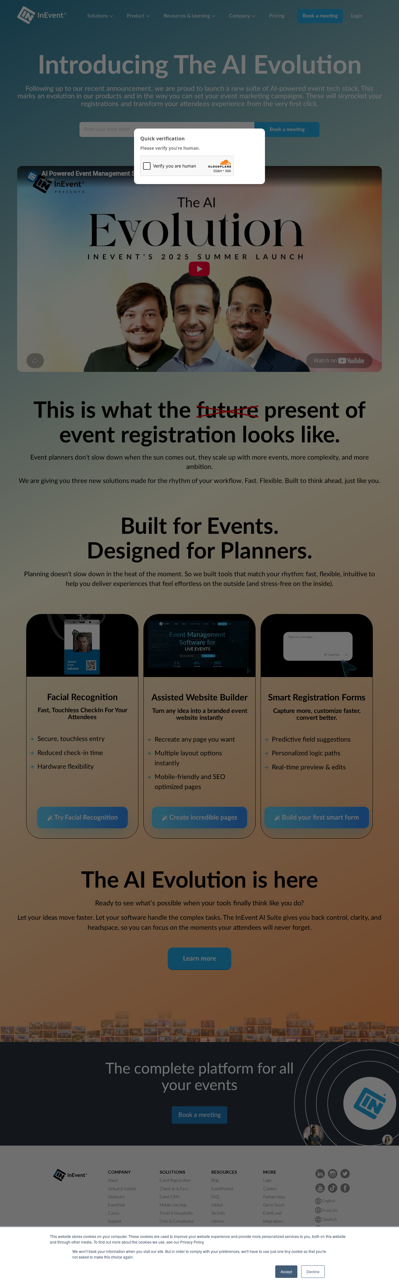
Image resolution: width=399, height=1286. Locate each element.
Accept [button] (286, 1271)
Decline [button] (313, 1271)
